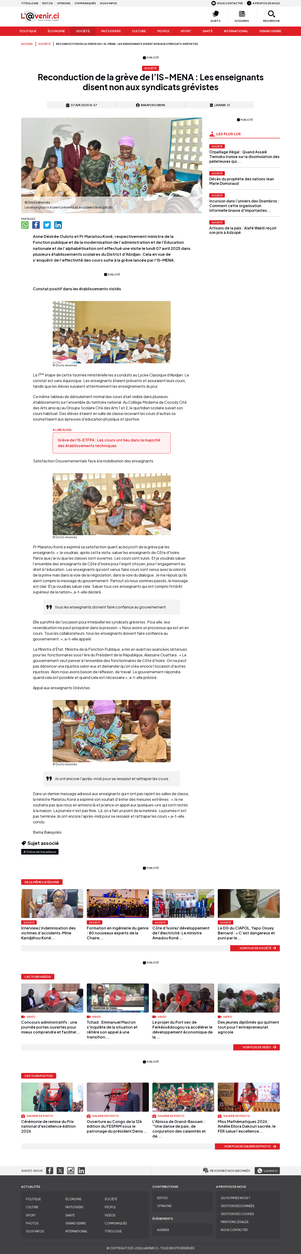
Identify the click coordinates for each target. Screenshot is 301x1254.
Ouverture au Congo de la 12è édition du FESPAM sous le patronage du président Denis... (117, 1126)
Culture (139, 31)
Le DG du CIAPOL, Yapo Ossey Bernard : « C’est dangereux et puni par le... (246, 932)
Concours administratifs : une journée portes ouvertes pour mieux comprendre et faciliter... (50, 1027)
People (163, 31)
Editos (47, 3)
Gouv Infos (35, 1231)
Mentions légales (235, 1222)
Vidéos (110, 1215)
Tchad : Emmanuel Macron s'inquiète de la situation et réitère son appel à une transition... (112, 1029)
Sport (186, 31)
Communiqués (85, 3)
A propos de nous (266, 3)
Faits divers (74, 1207)
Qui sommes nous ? (235, 1198)
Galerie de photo (39, 1115)
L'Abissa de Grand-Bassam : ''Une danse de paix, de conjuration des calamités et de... (179, 1128)
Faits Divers (111, 31)
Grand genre (270, 31)
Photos (32, 1223)
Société (83, 31)
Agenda (163, 1230)
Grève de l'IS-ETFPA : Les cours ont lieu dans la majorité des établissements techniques (109, 442)
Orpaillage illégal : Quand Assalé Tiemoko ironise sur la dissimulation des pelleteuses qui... (244, 156)
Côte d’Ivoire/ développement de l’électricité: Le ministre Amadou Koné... (181, 932)
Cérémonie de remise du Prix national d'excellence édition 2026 (48, 1126)
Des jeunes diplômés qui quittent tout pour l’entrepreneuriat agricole (248, 1027)
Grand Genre (75, 1223)
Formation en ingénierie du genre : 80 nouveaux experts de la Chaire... (117, 932)
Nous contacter (230, 3)
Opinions (64, 3)
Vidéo (30, 1016)
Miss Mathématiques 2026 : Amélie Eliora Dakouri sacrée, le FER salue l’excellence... (247, 1126)
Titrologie (29, 3)
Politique (28, 31)
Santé (207, 31)
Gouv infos (108, 3)
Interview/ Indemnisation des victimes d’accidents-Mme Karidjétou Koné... (48, 932)
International (236, 31)
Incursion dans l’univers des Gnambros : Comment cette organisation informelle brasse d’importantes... (244, 206)
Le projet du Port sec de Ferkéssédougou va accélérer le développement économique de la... (182, 1029)
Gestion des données (237, 1206)
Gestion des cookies (237, 1214)
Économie (56, 31)
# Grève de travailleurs (40, 852)
